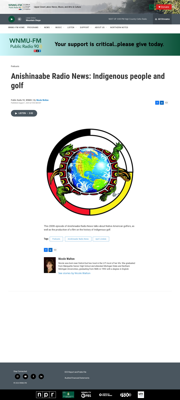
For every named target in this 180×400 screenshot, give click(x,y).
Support (84, 27)
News (47, 27)
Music (58, 27)
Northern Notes (119, 27)
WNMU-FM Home (16, 27)
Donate (165, 7)
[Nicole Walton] (50, 265)
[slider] (23, 19)
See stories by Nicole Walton (74, 273)
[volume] (19, 19)
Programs (32, 27)
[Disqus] (90, 327)
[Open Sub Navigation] (40, 27)
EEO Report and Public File (75, 372)
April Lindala (101, 239)
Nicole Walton (42, 100)
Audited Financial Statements (77, 378)
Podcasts (15, 66)
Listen (70, 27)
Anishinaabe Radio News (78, 239)
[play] (11, 19)
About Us (100, 27)
